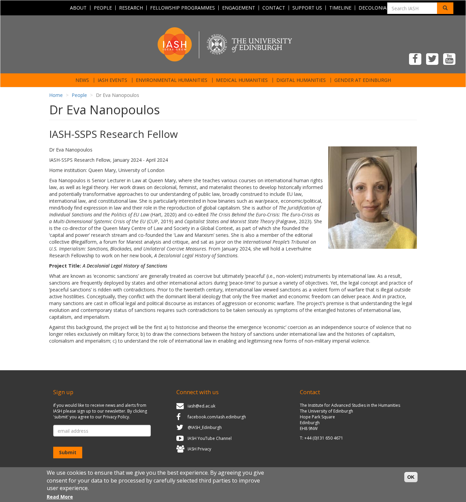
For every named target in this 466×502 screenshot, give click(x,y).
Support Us (307, 7)
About (78, 7)
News (82, 80)
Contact (273, 7)
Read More (60, 496)
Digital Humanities (301, 80)
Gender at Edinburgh (362, 80)
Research (131, 7)
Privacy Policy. (116, 417)
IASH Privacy (199, 449)
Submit (67, 452)
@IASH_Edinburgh (205, 427)
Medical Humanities (242, 80)
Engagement (238, 7)
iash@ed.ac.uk (201, 406)
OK (410, 477)
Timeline (340, 7)
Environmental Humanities (171, 80)
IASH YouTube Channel (210, 438)
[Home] (233, 44)
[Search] (445, 8)
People (103, 7)
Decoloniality (377, 7)
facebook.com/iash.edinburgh (217, 417)
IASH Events (112, 80)
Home (56, 95)
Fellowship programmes (182, 7)
